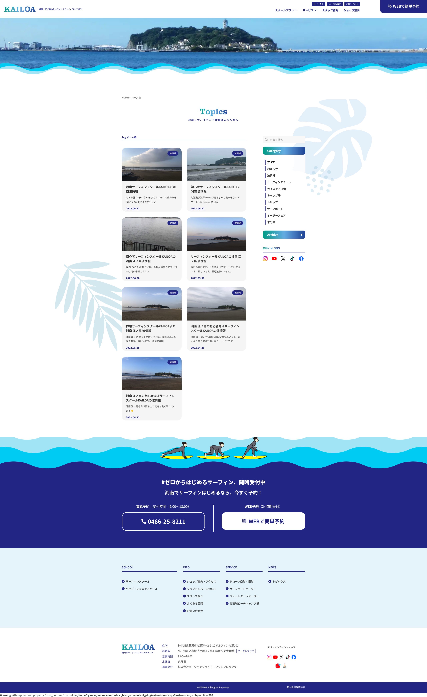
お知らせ (272, 169)
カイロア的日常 (276, 189)
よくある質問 (195, 603)
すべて (271, 162)
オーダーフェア (276, 215)
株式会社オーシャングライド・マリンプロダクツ (207, 667)
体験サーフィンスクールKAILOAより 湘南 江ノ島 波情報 (151, 328)
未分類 (271, 222)
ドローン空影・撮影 (242, 581)
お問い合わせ (195, 611)
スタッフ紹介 (195, 596)
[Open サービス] (315, 10)
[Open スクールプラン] (296, 10)
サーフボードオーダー (243, 589)
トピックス (279, 581)
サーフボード (275, 209)
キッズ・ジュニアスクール (142, 589)
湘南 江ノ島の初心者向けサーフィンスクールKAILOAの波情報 (215, 328)
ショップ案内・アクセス (201, 581)
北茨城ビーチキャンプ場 (244, 603)
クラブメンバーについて (201, 589)
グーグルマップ (246, 651)
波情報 (271, 175)
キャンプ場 (274, 195)
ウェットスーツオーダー (244, 596)
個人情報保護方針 (296, 687)
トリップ (272, 202)
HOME (125, 97)
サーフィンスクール (279, 182)
